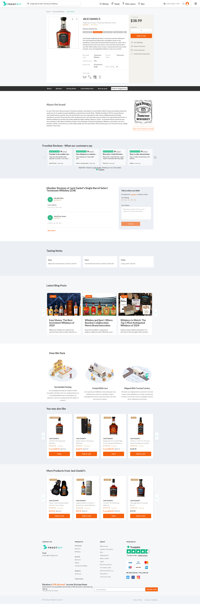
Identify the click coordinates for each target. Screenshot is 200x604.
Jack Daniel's (71, 11)
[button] (100, 3)
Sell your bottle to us (107, 570)
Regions (78, 571)
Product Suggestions (119, 88)
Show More (52, 230)
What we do (104, 546)
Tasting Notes (71, 88)
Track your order (105, 577)
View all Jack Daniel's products (143, 129)
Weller (77, 563)
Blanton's (78, 560)
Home (48, 11)
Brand (49, 88)
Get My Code (151, 589)
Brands (77, 557)
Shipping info (104, 555)
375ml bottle (98, 32)
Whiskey (78, 552)
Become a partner (106, 564)
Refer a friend (104, 558)
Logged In (133, 194)
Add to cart (141, 36)
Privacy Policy (137, 600)
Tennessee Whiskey (58, 11)
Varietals (78, 546)
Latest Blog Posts (87, 88)
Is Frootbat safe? (105, 567)
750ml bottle (118, 32)
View (59, 454)
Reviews (59, 88)
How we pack (102, 88)
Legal (101, 561)
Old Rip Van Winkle (81, 566)
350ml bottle (87, 32)
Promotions (104, 574)
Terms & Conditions (151, 600)
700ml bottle (108, 32)
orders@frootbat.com (50, 555)
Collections (79, 579)
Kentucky (78, 574)
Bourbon (78, 549)
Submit (130, 224)
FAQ (101, 552)
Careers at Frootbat (106, 549)
